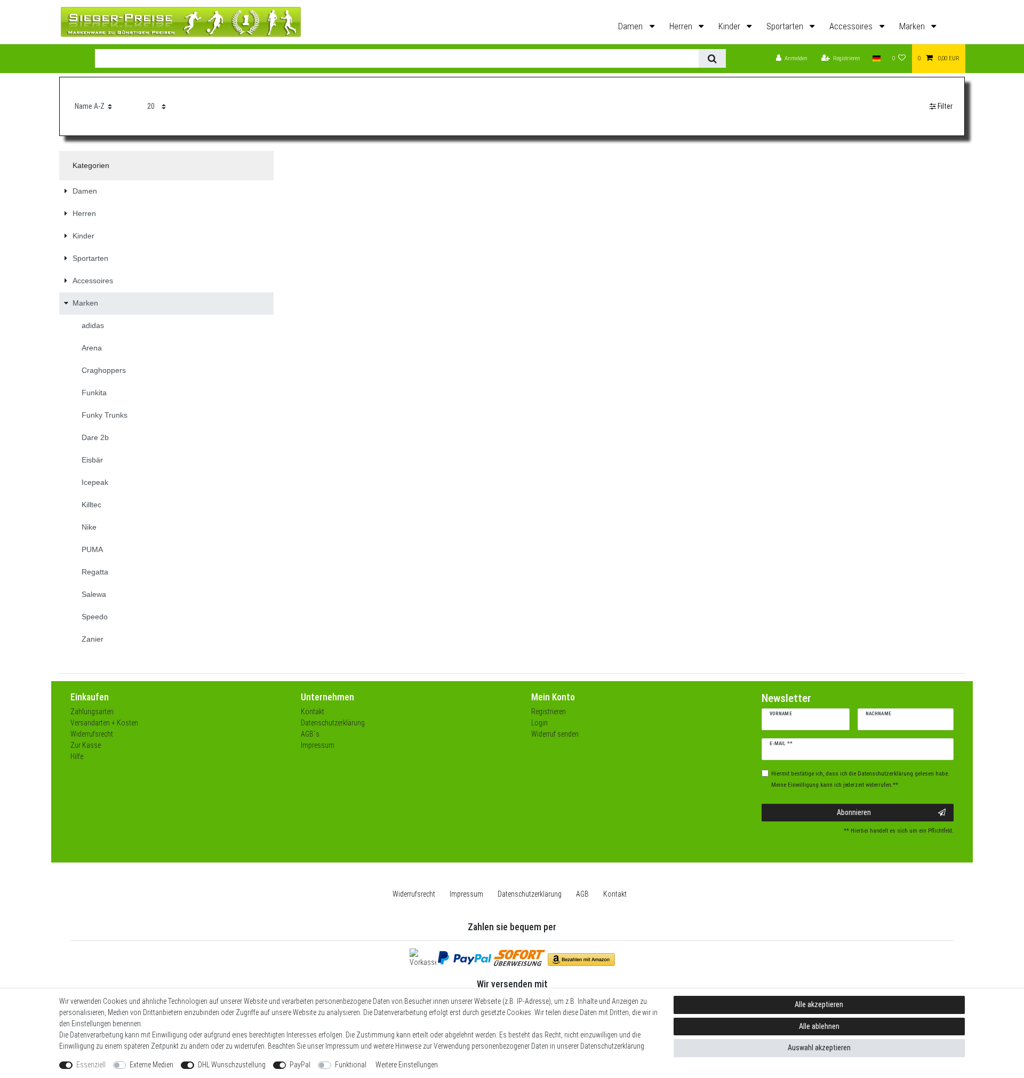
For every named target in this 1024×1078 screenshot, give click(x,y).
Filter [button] (945, 106)
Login (539, 722)
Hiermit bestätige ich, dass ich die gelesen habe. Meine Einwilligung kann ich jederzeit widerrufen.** (860, 779)
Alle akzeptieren (819, 1004)
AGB (582, 894)
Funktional (350, 1064)
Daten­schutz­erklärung (530, 894)
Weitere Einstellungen (406, 1064)
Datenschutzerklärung (333, 722)
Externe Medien (151, 1064)
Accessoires (852, 26)
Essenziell (91, 1064)
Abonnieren (854, 812)
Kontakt (312, 711)
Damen (631, 26)
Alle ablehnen (819, 1026)
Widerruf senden (555, 734)
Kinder (730, 26)
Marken (913, 26)
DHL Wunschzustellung (232, 1064)
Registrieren (548, 711)
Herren (681, 26)
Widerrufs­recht (414, 894)
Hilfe (76, 756)
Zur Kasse (85, 745)
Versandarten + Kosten (104, 722)
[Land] (876, 59)
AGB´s (310, 734)
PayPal (300, 1064)
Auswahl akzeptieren (819, 1047)
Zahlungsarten (92, 711)
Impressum (317, 745)
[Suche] (712, 58)
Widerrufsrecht (91, 734)
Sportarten (785, 26)
